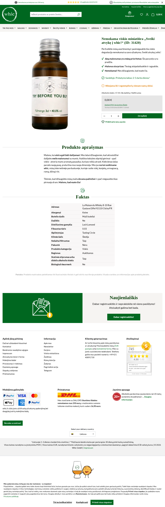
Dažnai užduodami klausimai (15, 343)
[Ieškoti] (79, 14)
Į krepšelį (142, 116)
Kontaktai (7, 346)
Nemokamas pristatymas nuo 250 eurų (31, 2)
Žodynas (47, 363)
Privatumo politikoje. (11, 496)
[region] (50, 84)
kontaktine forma (104, 349)
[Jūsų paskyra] (147, 14)
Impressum (7, 353)
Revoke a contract (12, 423)
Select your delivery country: (82, 429)
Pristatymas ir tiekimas (12, 363)
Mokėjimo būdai (9, 360)
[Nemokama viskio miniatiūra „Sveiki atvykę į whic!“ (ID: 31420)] (50, 84)
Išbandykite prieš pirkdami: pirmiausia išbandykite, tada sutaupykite (136, 2)
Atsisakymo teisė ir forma (13, 357)
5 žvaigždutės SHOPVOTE (88, 2)
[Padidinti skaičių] (118, 115)
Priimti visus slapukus (102, 502)
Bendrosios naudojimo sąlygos (15, 350)
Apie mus (48, 343)
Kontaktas (125, 7)
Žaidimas (48, 357)
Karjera (47, 350)
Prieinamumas (9, 374)
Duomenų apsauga (10, 367)
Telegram (48, 370)
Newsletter (48, 346)
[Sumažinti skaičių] (104, 115)
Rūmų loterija (49, 360)
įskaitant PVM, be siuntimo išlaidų (116, 105)
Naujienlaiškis (136, 7)
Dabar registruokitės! (124, 317)
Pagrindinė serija (51, 367)
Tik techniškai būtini (62, 502)
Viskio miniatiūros (51, 353)
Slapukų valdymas (10, 370)
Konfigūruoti (82, 502)
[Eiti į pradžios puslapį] (14, 14)
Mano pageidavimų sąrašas (152, 7)
